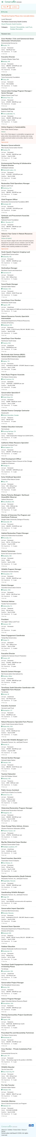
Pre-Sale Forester (7, 1085)
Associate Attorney (8, 1101)
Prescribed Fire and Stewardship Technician (17, 1033)
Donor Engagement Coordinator (13, 635)
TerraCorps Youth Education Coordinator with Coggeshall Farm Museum (18, 689)
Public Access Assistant (10, 790)
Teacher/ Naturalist (8, 774)
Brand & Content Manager (11, 672)
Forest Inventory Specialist (11, 858)
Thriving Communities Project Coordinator (16, 1015)
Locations (14, 7)
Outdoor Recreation (16, 29)
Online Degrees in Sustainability (13, 127)
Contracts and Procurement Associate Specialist (15, 217)
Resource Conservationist (10, 145)
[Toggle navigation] (2, 2)
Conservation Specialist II (10, 393)
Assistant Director (8, 109)
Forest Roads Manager (9, 284)
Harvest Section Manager (10, 758)
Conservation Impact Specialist (12, 908)
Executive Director (8, 57)
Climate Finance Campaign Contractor (15, 411)
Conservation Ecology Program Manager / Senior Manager (16, 92)
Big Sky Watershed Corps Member (14, 842)
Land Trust (29, 27)
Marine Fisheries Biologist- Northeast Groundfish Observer (15, 496)
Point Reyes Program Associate (12, 375)
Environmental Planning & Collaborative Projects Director (16, 164)
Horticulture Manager (9, 268)
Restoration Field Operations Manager (15, 183)
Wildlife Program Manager (11, 569)
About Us (4, 1129)
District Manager (7, 585)
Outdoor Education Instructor (12, 427)
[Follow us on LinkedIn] (32, 1125)
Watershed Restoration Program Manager (16, 808)
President (4, 619)
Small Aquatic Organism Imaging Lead (15, 252)
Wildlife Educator (7, 1067)
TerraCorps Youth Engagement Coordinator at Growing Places (17, 965)
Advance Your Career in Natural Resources (16, 234)
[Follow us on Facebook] (30, 1125)
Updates (10, 1129)
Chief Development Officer (11, 459)
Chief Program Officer (9, 199)
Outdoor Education (8, 946)
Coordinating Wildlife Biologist (12, 892)
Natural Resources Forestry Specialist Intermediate (15, 317)
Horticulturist (6, 75)
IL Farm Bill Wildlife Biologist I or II (14, 740)
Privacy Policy (17, 1129)
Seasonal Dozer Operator (10, 926)
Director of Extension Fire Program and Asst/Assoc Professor (15, 516)
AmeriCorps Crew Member (11, 300)
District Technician (8, 551)
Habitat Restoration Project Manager (15, 533)
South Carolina (16, 24)
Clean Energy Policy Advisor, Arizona (15, 826)
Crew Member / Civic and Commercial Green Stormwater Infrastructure (17, 40)
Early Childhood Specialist (11, 477)
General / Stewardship (17, 27)
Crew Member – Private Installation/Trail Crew (16, 1050)
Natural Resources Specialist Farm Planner (17, 722)
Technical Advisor (7, 601)
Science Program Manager (11, 999)
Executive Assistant (8, 706)
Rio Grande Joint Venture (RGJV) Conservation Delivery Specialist (13, 356)
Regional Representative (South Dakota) (16, 876)
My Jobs (5, 12)
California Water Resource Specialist (14, 443)
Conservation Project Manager (12, 983)
